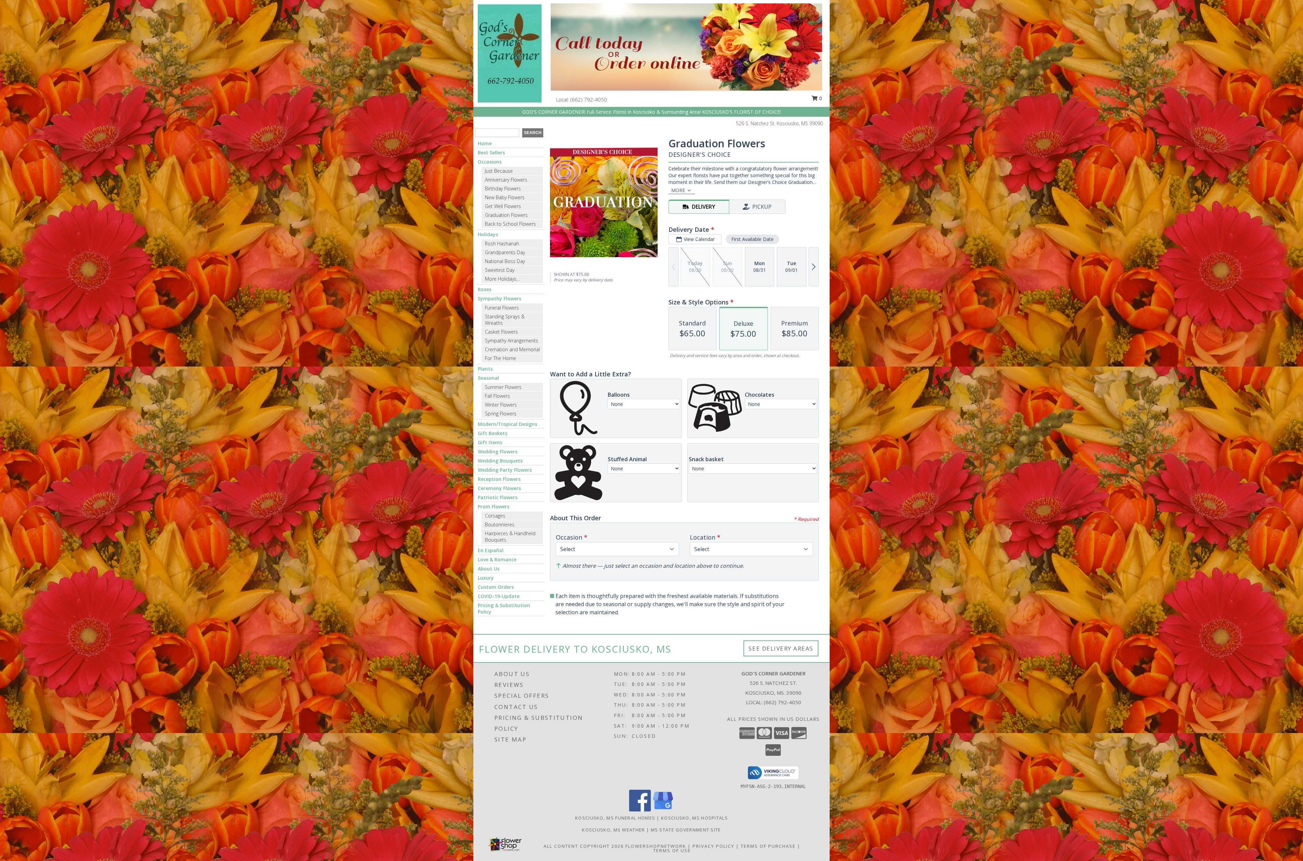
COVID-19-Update (499, 596)
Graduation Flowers (506, 215)
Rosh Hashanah (502, 243)
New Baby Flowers (505, 197)
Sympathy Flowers (499, 298)
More (678, 190)
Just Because (499, 171)
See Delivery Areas (781, 648)
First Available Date (752, 239)
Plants (485, 369)
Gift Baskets (492, 433)
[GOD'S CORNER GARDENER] (510, 53)
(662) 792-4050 (588, 99)
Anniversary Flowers (506, 179)
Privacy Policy (713, 846)
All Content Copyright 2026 (584, 846)
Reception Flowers (499, 479)
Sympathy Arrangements (511, 340)
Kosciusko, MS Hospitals (694, 818)
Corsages (495, 515)
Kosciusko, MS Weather (613, 830)
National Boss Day (505, 261)
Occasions (490, 161)
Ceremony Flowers (499, 488)
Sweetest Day (499, 270)
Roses (484, 289)
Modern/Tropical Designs (507, 424)
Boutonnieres (499, 524)
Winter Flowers (501, 404)
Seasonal (488, 378)
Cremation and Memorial (512, 349)
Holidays (488, 234)
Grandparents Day (505, 252)
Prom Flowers (493, 506)
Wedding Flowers (497, 451)
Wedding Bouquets (500, 460)
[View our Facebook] (640, 809)
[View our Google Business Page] (663, 809)
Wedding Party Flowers (505, 470)
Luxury (486, 578)
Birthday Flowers (503, 188)
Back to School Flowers (510, 224)
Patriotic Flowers (497, 497)
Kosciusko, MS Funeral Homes (615, 818)
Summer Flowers (503, 387)
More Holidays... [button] (502, 279)
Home (485, 143)
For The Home (500, 358)
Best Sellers (491, 152)
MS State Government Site (686, 830)
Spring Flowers (500, 413)
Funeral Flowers (502, 307)
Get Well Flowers (503, 206)
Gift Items (490, 442)
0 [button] (820, 98)
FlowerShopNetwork (655, 846)
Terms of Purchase (768, 846)
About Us (488, 568)
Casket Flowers (501, 332)
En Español (491, 550)
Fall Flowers (497, 396)
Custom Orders (496, 587)
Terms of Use (672, 850)
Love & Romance (497, 559)
